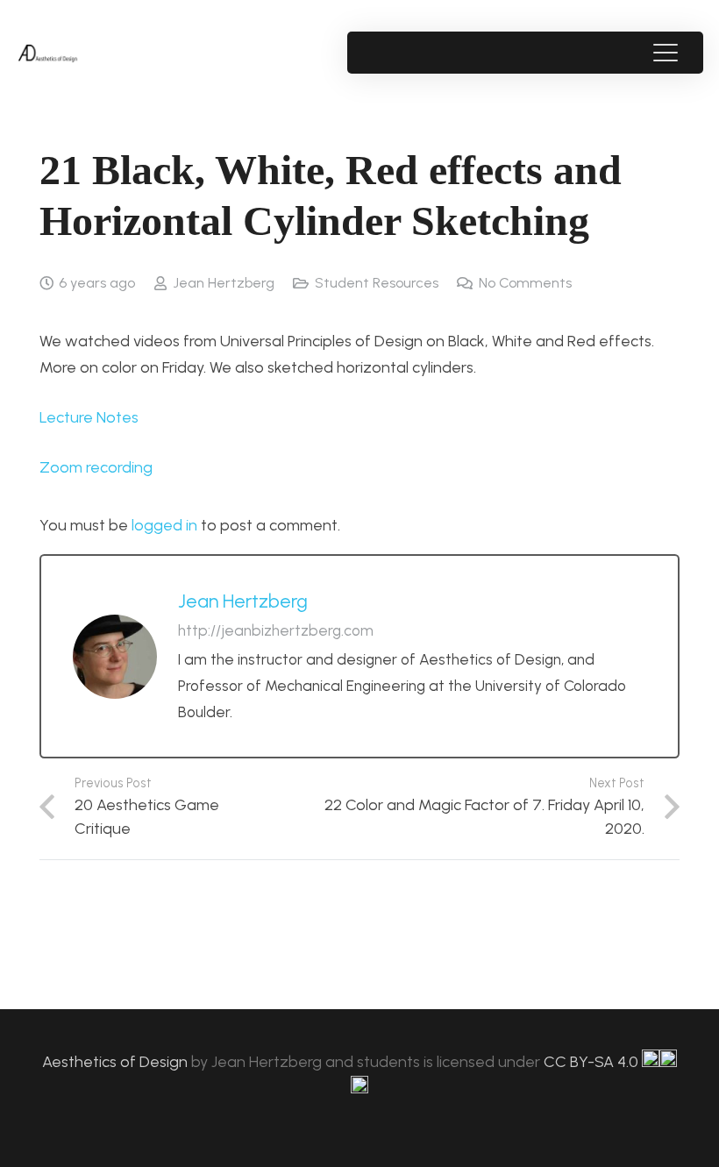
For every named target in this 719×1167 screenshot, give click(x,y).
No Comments (525, 282)
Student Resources (376, 282)
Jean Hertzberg (223, 282)
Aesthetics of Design (116, 1061)
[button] (665, 52)
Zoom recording (96, 467)
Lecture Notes (89, 417)
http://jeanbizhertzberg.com (276, 630)
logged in (164, 525)
